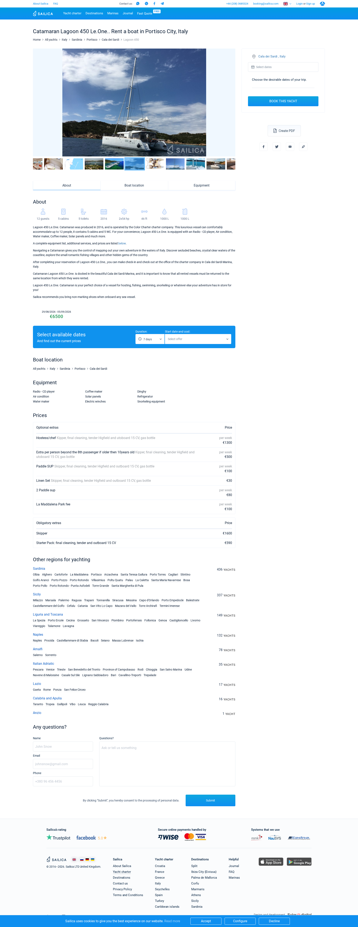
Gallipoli (62, 704)
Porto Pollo (40, 585)
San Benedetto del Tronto (84, 669)
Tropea (50, 704)
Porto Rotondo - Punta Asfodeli (70, 585)
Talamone (54, 626)
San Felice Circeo (75, 689)
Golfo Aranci (41, 580)
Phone (37, 773)
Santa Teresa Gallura (134, 574)
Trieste (61, 669)
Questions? (106, 738)
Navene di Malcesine (46, 675)
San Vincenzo (100, 620)
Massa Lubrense (122, 640)
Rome (47, 689)
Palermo (63, 600)
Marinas (113, 13)
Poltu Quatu (115, 580)
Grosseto (83, 620)
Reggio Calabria (98, 704)
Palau (129, 580)
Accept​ (206, 921)
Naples (38, 635)
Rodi (140, 669)
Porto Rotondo (79, 580)
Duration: (141, 331)
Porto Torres (158, 574)
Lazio (37, 684)
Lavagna (68, 626)
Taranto (38, 704)
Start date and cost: (177, 331)
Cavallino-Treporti (130, 675)
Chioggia (151, 669)
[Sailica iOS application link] (271, 866)
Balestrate (192, 600)
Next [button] (228, 102)
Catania (83, 605)
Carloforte (61, 574)
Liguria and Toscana (48, 614)
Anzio (37, 713)
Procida (49, 640)
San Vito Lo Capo (101, 605)
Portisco (96, 574)
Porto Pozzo (59, 580)
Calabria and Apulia (47, 698)
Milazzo (38, 600)
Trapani (89, 600)
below (122, 243)
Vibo (72, 704)
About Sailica (40, 3)
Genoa (162, 620)
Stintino (185, 574)
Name (37, 738)
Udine (188, 669)
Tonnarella (103, 600)
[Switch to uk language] (92, 859)
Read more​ (172, 921)
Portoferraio (134, 620)
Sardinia (39, 569)
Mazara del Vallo (125, 605)
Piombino (117, 620)
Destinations (94, 13)
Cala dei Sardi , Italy (271, 56)
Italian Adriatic (43, 664)
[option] (134, 102)
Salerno (38, 655)
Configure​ (240, 921)
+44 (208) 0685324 (237, 3)
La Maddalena (79, 574)
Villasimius (98, 580)
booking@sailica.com (265, 3)
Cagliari (173, 574)
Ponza (57, 689)
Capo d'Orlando (149, 600)
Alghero (47, 574)
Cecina (70, 620)
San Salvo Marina (171, 669)
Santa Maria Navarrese (166, 580)
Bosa (186, 580)
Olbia (36, 574)
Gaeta (37, 689)
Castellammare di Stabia (72, 640)
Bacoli (94, 640)
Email (36, 755)
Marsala (50, 600)
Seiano (105, 640)
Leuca (82, 704)
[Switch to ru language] (81, 859)
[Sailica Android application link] (299, 866)
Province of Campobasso (119, 669)
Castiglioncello (178, 620)
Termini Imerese (170, 605)
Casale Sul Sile (71, 675)
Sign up (310, 3)
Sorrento (50, 655)
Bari (113, 675)
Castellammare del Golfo (48, 605)
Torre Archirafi (148, 605)
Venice (50, 669)
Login (299, 3)
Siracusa (117, 600)
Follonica (150, 620)
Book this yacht (283, 101)
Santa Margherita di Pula (127, 585)
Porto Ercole (56, 620)
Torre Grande (100, 585)
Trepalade (150, 675)
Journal (128, 13)
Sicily (37, 594)
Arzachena (111, 574)
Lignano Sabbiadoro (95, 675)
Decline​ (274, 921)
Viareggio (39, 626)
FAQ (55, 3)
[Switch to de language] (87, 859)
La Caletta (142, 580)
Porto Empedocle (173, 600)
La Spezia (39, 620)
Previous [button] (39, 102)
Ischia (140, 640)
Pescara (38, 669)
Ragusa (77, 600)
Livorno (195, 620)
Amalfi (37, 649)
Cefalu (71, 605)
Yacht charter (72, 13)
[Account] (322, 3)
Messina (131, 600)
